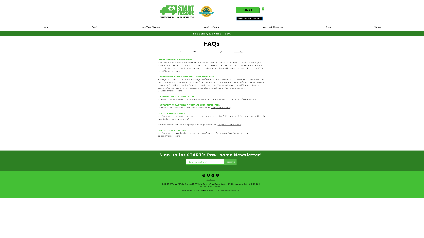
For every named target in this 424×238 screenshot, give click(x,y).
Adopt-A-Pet (237, 116)
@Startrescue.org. (172, 136)
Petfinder (227, 116)
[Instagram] (203, 175)
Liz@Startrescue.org (248, 99)
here (184, 71)
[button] (263, 8)
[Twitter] (212, 175)
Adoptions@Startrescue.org (230, 124)
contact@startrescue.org (230, 191)
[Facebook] (208, 175)
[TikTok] (217, 175)
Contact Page (238, 52)
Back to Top (211, 180)
